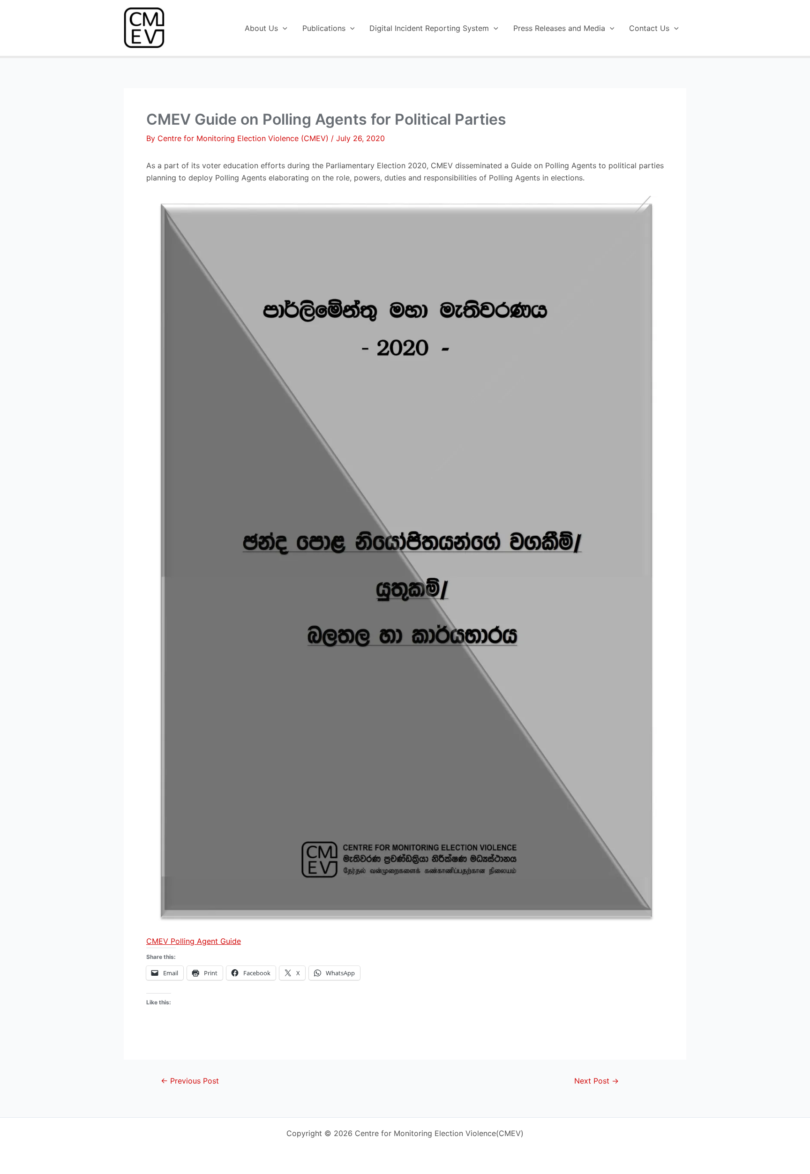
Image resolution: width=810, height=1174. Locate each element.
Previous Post (190, 1080)
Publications (323, 28)
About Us (261, 28)
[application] (282, 28)
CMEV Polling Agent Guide (193, 941)
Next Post (596, 1080)
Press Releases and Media (559, 28)
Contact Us (649, 28)
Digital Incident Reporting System (429, 28)
